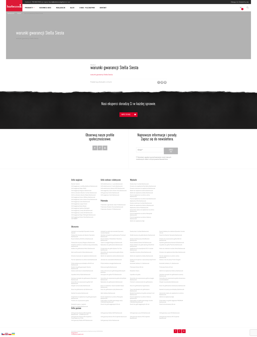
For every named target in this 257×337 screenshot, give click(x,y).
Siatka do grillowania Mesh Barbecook (83, 248)
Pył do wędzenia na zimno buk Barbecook (143, 198)
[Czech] (3, 333)
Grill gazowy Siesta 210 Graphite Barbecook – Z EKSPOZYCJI (81, 313)
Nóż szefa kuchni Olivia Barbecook (82, 252)
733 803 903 (36, 2)
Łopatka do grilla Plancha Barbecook (170, 245)
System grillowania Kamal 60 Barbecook (171, 242)
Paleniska (104, 201)
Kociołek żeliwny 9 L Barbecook (139, 263)
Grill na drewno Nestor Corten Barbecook (84, 193)
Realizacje (60, 8)
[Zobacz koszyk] (240, 8)
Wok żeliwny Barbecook (108, 293)
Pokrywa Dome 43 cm (166, 267)
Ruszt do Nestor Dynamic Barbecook (170, 235)
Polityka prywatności (77, 334)
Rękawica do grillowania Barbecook (111, 245)
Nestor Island (75, 184)
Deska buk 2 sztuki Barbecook (139, 184)
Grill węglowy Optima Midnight (80, 208)
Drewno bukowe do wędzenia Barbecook (142, 188)
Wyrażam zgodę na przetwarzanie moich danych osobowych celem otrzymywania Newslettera (153, 158)
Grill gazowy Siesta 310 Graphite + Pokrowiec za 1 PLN (81, 317)
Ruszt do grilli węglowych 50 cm (110, 304)
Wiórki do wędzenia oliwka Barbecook (141, 193)
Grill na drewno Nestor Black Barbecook (83, 195)
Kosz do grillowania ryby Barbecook (112, 289)
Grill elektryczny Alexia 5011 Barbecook (113, 188)
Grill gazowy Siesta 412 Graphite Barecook (114, 316)
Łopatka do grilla (135, 274)
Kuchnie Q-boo (45, 8)
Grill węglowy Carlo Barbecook (80, 201)
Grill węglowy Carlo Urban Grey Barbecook (84, 199)
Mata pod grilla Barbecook (109, 267)
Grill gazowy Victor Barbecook (110, 193)
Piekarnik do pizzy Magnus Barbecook (83, 242)
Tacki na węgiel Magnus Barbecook (111, 242)
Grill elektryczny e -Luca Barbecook (112, 184)
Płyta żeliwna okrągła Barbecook (111, 263)
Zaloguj (233, 2)
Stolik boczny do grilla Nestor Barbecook (142, 235)
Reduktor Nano (134, 271)
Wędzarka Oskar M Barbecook (139, 207)
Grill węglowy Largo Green (79, 204)
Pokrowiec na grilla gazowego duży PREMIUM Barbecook (112, 301)
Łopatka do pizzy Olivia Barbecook (140, 252)
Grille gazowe (76, 308)
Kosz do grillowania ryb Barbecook (81, 289)
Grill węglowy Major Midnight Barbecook (83, 215)
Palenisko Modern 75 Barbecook (111, 209)
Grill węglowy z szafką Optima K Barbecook (84, 186)
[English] (6, 333)
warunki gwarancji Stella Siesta (101, 75)
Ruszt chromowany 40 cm (167, 304)
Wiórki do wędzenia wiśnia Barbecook (141, 190)
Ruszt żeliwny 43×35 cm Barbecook (82, 239)
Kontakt (103, 8)
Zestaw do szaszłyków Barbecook (111, 259)
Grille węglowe (76, 180)
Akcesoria (75, 227)
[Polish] (10, 333)
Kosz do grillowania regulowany (139, 285)
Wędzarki (133, 180)
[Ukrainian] (13, 333)
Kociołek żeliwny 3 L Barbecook (169, 263)
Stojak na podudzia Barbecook (168, 282)
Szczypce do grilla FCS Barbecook (111, 274)
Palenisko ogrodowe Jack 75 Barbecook (113, 204)
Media (19, 13)
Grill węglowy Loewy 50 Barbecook (81, 212)
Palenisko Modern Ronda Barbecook (112, 207)
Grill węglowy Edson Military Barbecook (83, 197)
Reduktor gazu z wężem (78, 304)
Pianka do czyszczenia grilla (80, 300)
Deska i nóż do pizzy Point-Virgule (170, 259)
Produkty (29, 8)
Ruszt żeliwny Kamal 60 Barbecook (140, 242)
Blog (72, 8)
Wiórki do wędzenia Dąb (137, 221)
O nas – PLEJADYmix (87, 8)
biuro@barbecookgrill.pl (57, 2)
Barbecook (11, 13)
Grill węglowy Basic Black (78, 206)
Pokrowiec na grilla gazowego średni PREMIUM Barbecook (141, 301)
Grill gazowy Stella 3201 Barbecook (111, 313)
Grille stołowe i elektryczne (111, 180)
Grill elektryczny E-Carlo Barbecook (112, 186)
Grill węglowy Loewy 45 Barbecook (81, 210)
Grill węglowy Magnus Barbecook (81, 190)
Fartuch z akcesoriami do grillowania (141, 282)
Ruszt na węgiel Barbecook (79, 306)
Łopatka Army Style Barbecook (80, 274)
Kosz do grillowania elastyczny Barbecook (172, 285)
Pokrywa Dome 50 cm (136, 267)
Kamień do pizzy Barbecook (79, 293)
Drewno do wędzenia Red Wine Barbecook (143, 186)
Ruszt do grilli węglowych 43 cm (139, 304)
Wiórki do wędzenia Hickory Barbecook (142, 205)
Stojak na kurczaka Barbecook (80, 285)
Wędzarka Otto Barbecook (138, 201)
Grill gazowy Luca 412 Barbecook (140, 313)
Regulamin (74, 332)
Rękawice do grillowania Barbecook (111, 282)
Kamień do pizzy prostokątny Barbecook (171, 289)
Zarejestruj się (243, 2)
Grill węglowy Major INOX (78, 188)
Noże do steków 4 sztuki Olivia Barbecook (172, 248)
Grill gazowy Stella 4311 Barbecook (81, 320)
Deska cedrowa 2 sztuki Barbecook (141, 203)
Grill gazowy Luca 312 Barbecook (169, 313)
